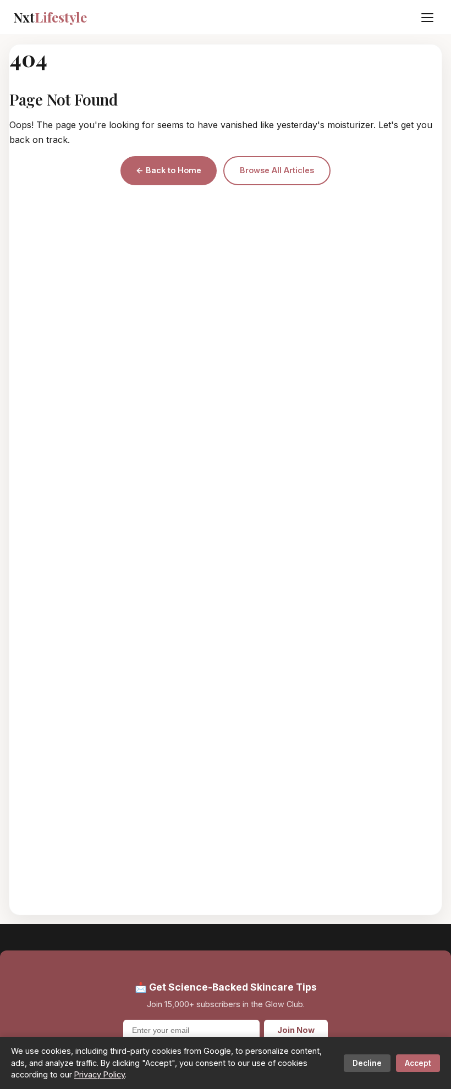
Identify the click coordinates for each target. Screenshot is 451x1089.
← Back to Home (168, 170)
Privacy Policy (99, 1074)
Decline (367, 1063)
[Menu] (427, 17)
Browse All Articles (277, 170)
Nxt (50, 17)
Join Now (296, 1030)
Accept (418, 1063)
